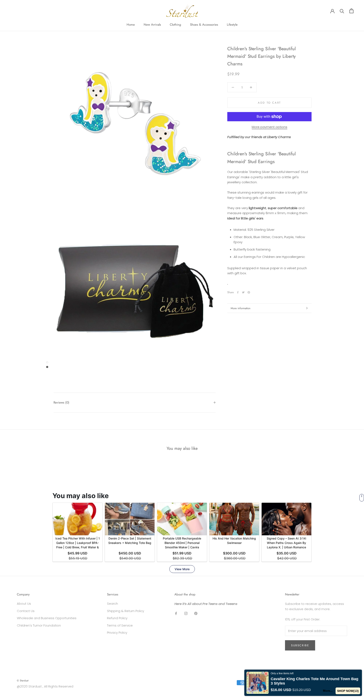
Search (112, 603)
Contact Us (26, 611)
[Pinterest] (249, 292)
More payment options (269, 127)
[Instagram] (185, 613)
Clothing (175, 24)
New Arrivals (152, 24)
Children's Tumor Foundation (39, 625)
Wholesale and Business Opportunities (46, 618)
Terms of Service (120, 625)
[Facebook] (238, 292)
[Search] (342, 11)
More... (328, 690)
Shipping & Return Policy (125, 611)
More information (240, 308)
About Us (24, 603)
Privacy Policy (117, 632)
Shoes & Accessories (204, 24)
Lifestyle (232, 24)
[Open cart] (351, 10)
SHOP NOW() (348, 691)
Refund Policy (117, 618)
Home (131, 24)
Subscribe (300, 645)
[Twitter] (243, 292)
